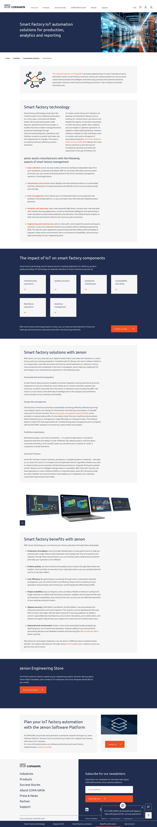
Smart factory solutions (82, 824)
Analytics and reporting (37, 208)
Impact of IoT (58, 824)
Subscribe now (95, 799)
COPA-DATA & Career (78, 8)
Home (8, 58)
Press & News (29, 795)
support (80, 644)
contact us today (44, 747)
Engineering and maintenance (40, 224)
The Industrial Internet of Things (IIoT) (67, 74)
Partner (94, 8)
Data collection (33, 168)
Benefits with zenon (108, 824)
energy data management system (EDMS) (71, 413)
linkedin (87, 809)
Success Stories (60, 8)
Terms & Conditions (91, 818)
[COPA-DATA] (14, 6)
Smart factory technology (34, 824)
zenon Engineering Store (140, 7)
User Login (145, 7)
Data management (35, 196)
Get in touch (130, 824)
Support (105, 8)
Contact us (112, 744)
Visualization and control (38, 183)
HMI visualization (87, 631)
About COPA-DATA (32, 790)
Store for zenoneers (30, 690)
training (70, 644)
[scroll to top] (148, 815)
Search (151, 7)
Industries (34, 8)
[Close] (142, 807)
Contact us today (120, 329)
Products (46, 8)
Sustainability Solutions (31, 58)
